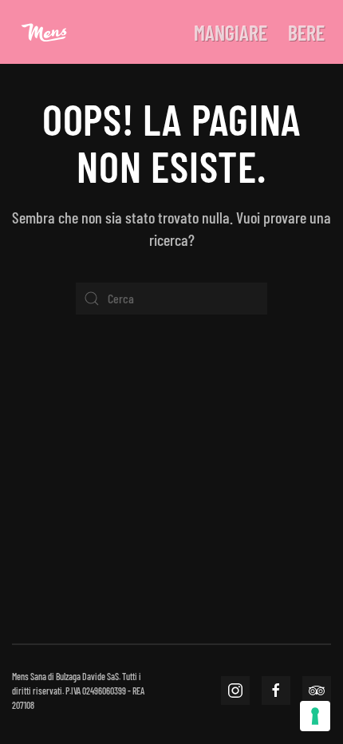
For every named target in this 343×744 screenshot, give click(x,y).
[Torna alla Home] (44, 32)
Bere (306, 32)
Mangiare (230, 32)
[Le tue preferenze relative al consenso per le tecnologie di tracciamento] (315, 716)
